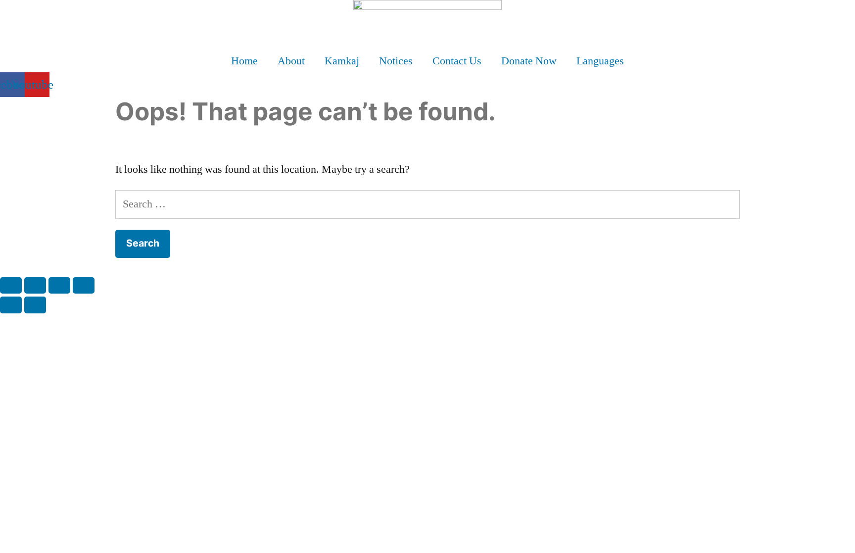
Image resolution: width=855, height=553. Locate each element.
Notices (396, 61)
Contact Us (456, 61)
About (291, 61)
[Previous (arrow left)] (11, 305)
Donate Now (529, 61)
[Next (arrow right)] (35, 305)
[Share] (59, 285)
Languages (600, 61)
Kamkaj (342, 61)
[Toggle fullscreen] (35, 285)
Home (244, 61)
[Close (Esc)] (84, 285)
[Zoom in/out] (11, 285)
